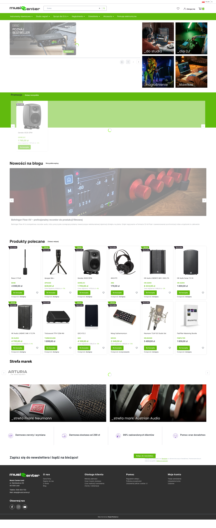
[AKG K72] (124, 262)
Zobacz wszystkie (32, 95)
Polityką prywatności (162, 461)
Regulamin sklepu (132, 479)
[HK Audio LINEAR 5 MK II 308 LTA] (158, 262)
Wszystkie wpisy (52, 163)
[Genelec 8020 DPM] (32, 116)
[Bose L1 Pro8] (25, 262)
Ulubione (171, 483)
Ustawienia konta (174, 481)
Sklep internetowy (107, 517)
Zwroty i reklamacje (92, 486)
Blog (44, 486)
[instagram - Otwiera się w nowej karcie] (18, 507)
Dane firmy (47, 479)
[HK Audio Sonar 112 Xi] (191, 262)
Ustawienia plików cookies (136, 483)
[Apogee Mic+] (58, 262)
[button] (104, 8)
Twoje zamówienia (174, 479)
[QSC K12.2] (91, 317)
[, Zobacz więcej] (17, 373)
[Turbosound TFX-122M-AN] (58, 317)
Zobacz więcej (53, 241)
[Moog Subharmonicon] (124, 317)
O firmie (46, 483)
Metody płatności (91, 479)
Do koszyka (24, 147)
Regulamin (164, 458)
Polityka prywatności (134, 481)
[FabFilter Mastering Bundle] (191, 317)
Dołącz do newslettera (144, 456)
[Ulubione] (178, 8)
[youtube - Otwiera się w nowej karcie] (25, 507)
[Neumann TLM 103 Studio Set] (158, 317)
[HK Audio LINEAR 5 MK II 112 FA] (25, 317)
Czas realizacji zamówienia (94, 483)
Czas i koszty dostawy (93, 481)
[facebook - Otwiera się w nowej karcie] (12, 507)
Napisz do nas (48, 481)
